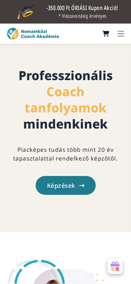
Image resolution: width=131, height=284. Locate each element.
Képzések (61, 185)
